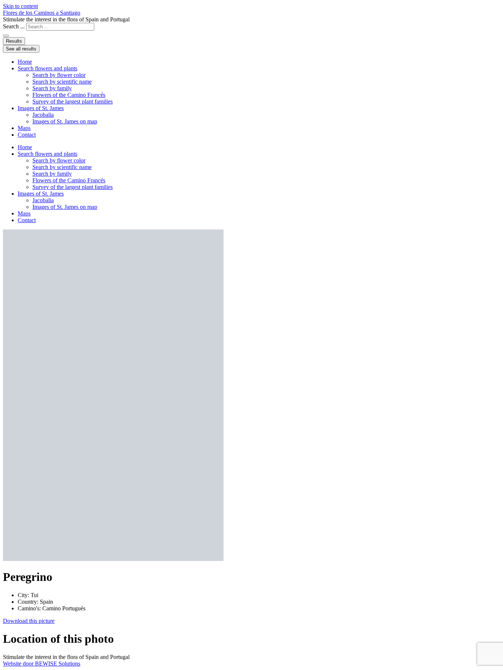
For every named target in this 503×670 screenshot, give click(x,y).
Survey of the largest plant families (72, 101)
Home (25, 62)
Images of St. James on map (64, 121)
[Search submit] (6, 36)
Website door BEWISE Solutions (41, 663)
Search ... (14, 26)
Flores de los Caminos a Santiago (41, 13)
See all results (21, 49)
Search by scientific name (62, 81)
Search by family (52, 88)
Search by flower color (58, 75)
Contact (27, 134)
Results (14, 41)
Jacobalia (43, 115)
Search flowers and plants (47, 68)
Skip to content (20, 6)
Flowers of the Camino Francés (68, 95)
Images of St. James (41, 108)
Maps (24, 128)
